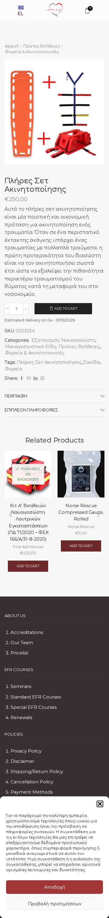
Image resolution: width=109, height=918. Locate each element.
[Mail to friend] (28, 378)
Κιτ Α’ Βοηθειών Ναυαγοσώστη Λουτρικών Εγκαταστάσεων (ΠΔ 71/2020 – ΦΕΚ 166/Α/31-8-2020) (28, 522)
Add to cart (65, 308)
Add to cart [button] (28, 566)
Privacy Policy (26, 751)
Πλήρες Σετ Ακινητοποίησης (49, 362)
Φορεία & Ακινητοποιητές (32, 51)
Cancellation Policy (32, 782)
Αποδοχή (54, 887)
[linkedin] (35, 378)
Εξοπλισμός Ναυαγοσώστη (63, 340)
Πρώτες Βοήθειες (41, 45)
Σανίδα (91, 362)
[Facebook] (21, 378)
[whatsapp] (42, 378)
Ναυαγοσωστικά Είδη (30, 346)
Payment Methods (32, 792)
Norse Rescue (81, 526)
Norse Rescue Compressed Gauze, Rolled (81, 512)
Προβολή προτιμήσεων (54, 904)
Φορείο (13, 369)
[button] (100, 804)
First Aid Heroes (28, 546)
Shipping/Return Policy (37, 771)
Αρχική (12, 45)
